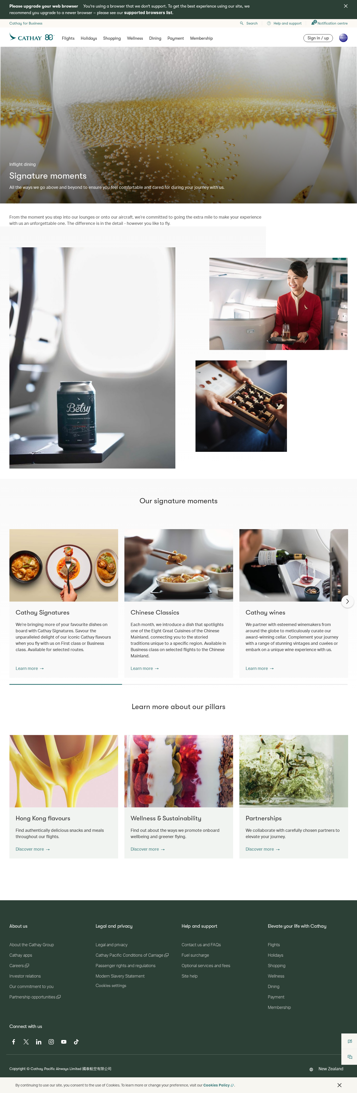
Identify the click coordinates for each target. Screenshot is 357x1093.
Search (252, 23)
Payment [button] (176, 38)
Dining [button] (155, 38)
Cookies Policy (216, 1085)
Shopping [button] (112, 38)
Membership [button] (201, 38)
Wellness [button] (135, 38)
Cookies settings (111, 985)
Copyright (17, 1068)
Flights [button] (68, 38)
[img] (346, 6)
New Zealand (331, 1068)
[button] (30, 668)
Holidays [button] (89, 38)
